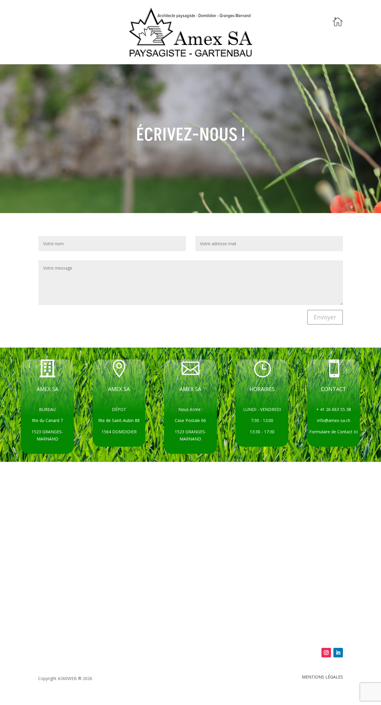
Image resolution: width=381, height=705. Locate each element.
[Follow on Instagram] (326, 652)
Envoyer (325, 317)
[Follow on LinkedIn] (338, 652)
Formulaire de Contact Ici (333, 431)
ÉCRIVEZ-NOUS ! (190, 135)
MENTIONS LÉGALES (322, 677)
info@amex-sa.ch (333, 420)
